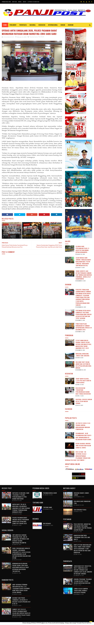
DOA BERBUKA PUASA (80, 510)
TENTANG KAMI (47, 507)
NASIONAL (33, 25)
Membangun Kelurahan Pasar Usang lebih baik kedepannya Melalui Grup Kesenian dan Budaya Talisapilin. (20, 567)
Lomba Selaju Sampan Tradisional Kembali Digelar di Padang (81, 590)
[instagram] (81, 2)
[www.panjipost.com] (68, 469)
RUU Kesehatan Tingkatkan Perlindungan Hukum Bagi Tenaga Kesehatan (83, 391)
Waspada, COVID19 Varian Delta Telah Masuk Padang (84, 401)
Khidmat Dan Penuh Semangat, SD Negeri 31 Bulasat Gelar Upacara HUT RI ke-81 (21, 601)
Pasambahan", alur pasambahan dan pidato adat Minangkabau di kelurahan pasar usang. (84, 436)
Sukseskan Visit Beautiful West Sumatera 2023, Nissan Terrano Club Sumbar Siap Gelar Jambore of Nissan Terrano (83, 570)
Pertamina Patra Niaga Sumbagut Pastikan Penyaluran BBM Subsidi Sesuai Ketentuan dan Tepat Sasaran (84, 314)
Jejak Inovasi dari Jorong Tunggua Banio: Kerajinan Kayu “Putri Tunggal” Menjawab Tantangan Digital (83, 261)
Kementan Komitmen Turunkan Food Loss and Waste (82, 537)
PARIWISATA (23, 25)
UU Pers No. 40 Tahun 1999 (33, 1)
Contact (24, 1)
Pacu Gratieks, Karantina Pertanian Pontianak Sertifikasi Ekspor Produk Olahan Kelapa (83, 527)
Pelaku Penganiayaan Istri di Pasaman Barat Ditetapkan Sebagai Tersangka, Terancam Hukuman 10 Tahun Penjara (10, 230)
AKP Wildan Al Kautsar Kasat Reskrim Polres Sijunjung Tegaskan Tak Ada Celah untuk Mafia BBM (31, 231)
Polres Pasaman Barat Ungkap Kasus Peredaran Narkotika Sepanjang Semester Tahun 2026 (20, 520)
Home (5, 25)
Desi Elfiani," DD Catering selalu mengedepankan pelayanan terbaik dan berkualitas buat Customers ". (77, 456)
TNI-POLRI (41, 37)
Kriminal (6, 224)
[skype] (84, 2)
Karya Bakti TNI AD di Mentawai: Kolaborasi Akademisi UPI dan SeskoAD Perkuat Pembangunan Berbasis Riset (21, 508)
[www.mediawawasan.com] (87, 469)
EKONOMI (70, 25)
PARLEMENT (13, 25)
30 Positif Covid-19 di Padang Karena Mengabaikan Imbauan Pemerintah (83, 426)
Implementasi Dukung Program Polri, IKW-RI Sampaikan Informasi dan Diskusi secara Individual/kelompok (20, 539)
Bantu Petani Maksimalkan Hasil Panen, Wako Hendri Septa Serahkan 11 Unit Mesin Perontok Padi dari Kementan (82, 548)
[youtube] (86, 2)
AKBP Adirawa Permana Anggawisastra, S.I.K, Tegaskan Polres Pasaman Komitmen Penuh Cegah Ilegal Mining (52, 231)
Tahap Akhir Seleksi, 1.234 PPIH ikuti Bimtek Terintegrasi (83, 380)
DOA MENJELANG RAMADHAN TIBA (82, 502)
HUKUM (63, 25)
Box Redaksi (47, 523)
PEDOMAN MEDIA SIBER (50, 493)
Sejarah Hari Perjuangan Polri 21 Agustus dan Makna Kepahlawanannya (82, 249)
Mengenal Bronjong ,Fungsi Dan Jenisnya (82, 355)
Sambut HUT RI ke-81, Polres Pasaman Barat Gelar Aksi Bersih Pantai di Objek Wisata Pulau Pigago (21, 612)
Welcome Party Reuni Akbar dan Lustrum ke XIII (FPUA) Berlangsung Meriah (83, 365)
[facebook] (92, 2)
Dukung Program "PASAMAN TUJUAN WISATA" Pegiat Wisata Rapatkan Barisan (83, 581)
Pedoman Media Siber (6, 1)
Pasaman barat (33, 37)
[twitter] (89, 2)
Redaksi (19, 1)
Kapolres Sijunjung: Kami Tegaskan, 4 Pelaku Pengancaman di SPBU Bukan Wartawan (20, 496)
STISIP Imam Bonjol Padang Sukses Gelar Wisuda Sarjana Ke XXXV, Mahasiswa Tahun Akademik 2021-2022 (84, 344)
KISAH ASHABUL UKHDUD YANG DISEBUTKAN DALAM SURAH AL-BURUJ (83, 445)
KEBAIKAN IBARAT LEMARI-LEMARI (81, 494)
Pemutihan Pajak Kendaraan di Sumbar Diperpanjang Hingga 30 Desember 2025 (84, 327)
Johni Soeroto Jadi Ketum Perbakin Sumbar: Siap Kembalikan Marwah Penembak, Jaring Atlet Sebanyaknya (84, 275)
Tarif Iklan (14, 1)
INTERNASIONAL (53, 25)
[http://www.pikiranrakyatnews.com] (78, 469)
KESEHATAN (42, 25)
